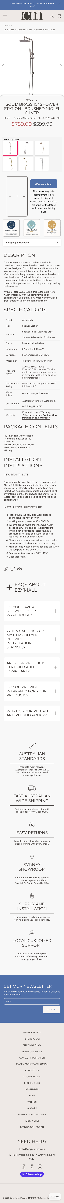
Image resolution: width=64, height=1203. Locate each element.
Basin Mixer (32, 1089)
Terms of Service (32, 1051)
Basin (32, 1095)
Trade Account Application (32, 1064)
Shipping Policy (32, 1045)
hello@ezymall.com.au (32, 1149)
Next (61, 66)
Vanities (32, 1101)
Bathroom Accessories (32, 1114)
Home (7, 26)
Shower (32, 1108)
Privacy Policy (32, 1032)
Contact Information (32, 1057)
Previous (3, 66)
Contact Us (32, 1070)
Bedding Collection (32, 1127)
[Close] (59, 3)
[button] (5, 15)
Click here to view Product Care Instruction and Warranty (39, 416)
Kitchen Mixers (32, 1076)
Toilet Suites (32, 1120)
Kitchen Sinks (32, 1083)
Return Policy (32, 1038)
